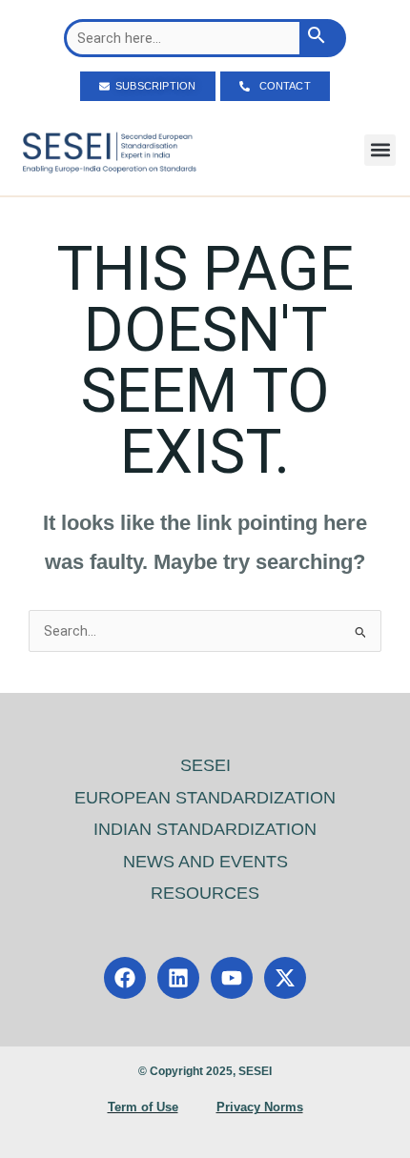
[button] (380, 150)
